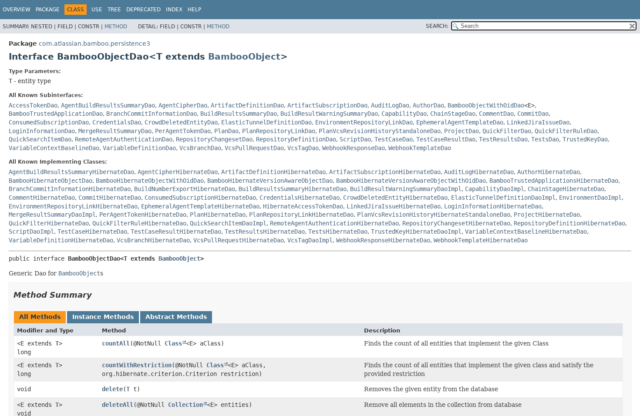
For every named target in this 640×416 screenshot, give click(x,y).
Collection (185, 404)
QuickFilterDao (506, 130)
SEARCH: (437, 26)
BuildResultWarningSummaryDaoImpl (405, 188)
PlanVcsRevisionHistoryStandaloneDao (380, 130)
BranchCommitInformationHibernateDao (70, 188)
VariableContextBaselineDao (54, 147)
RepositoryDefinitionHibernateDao (569, 223)
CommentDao (496, 113)
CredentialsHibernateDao (299, 197)
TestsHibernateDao (337, 231)
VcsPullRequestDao (254, 147)
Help (194, 10)
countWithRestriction (137, 365)
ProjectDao (461, 130)
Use (96, 10)
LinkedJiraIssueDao (538, 122)
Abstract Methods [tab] (176, 316)
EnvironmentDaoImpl (590, 197)
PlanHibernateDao (218, 214)
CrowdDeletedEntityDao (181, 122)
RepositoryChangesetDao (214, 139)
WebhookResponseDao (353, 147)
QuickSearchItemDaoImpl (228, 223)
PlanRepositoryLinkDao (278, 130)
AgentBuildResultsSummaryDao (108, 105)
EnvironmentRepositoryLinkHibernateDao (73, 206)
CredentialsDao (116, 122)
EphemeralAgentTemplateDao (459, 122)
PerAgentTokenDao (183, 130)
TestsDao (545, 139)
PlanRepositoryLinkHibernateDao (301, 214)
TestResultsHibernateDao (265, 231)
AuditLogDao (390, 105)
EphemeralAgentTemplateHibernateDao (200, 206)
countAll (116, 343)
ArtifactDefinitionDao (247, 105)
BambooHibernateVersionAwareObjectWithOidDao (411, 180)
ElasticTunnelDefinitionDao (266, 122)
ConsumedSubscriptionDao (49, 122)
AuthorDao (428, 105)
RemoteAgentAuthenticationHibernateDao (334, 223)
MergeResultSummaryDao (115, 130)
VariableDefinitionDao (139, 147)
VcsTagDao (303, 147)
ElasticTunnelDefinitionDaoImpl (503, 197)
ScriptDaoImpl (31, 231)
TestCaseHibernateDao (92, 231)
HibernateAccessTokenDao (303, 206)
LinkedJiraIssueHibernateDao (394, 206)
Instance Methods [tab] (103, 316)
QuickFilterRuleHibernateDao (139, 223)
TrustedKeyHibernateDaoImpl (416, 231)
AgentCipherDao (182, 105)
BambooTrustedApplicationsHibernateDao (553, 180)
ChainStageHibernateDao (566, 188)
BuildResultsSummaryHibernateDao (293, 188)
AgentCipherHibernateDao (178, 171)
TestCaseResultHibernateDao (176, 231)
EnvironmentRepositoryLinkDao (364, 122)
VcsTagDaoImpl (310, 240)
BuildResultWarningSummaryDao (329, 113)
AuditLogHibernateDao (479, 171)
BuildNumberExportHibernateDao (184, 188)
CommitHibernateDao (109, 197)
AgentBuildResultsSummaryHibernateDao (71, 171)
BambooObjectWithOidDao (486, 105)
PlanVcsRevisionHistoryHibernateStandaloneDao (433, 214)
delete (112, 389)
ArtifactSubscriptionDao (327, 105)
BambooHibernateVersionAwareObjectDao (270, 180)
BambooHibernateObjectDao (50, 180)
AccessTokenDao (33, 105)
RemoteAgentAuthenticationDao (123, 139)
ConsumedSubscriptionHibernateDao (200, 197)
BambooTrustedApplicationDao (56, 113)
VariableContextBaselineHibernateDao (526, 231)
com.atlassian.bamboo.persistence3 (94, 43)
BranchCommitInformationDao (151, 113)
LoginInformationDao (42, 130)
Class (173, 343)
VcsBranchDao (200, 147)
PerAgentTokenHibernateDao (142, 214)
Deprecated (143, 10)
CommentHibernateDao (42, 197)
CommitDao (533, 113)
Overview (16, 10)
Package (48, 10)
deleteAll (117, 404)
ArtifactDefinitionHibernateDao (273, 171)
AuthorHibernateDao (548, 171)
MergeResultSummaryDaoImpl (52, 214)
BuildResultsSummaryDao (238, 113)
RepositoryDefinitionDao (296, 139)
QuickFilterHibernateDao (49, 223)
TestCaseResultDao (445, 139)
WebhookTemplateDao (419, 147)
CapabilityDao (404, 113)
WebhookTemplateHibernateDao (481, 240)
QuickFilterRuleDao (566, 130)
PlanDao (226, 130)
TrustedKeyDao (585, 139)
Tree (114, 10)
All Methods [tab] (40, 316)
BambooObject (244, 56)
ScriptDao (355, 139)
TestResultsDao (503, 139)
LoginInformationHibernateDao (493, 206)
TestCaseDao (393, 139)
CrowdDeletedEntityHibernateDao (395, 197)
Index (174, 10)
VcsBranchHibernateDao (153, 240)
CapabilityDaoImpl (494, 188)
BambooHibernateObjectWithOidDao (150, 180)
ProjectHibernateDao (547, 214)
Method (115, 26)
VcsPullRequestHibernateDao (238, 240)
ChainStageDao (452, 113)
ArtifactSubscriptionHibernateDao (385, 171)
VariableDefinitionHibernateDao (61, 240)
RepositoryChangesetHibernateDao (456, 223)
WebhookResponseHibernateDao (383, 240)
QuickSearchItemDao (40, 139)
